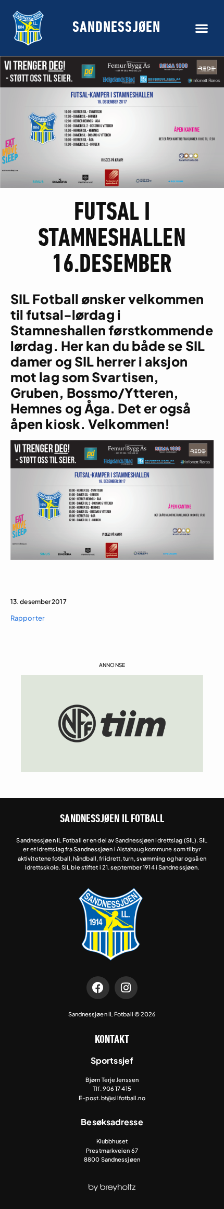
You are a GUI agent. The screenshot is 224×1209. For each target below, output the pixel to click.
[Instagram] (126, 987)
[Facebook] (97, 987)
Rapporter (27, 618)
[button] (201, 28)
